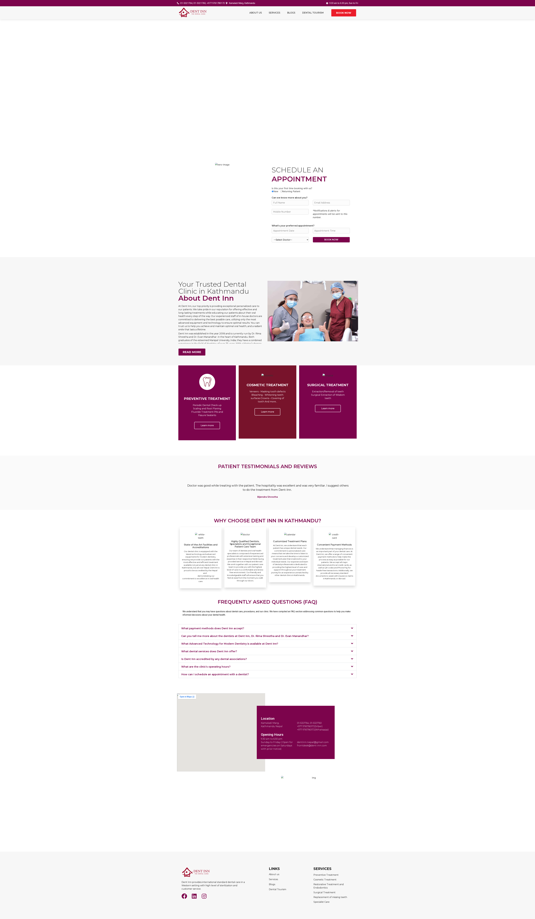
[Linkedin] (194, 896)
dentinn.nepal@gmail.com (313, 742)
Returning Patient (291, 191)
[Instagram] (204, 896)
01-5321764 (303, 723)
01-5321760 (316, 723)
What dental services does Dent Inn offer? (209, 651)
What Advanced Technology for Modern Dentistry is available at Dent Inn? (229, 643)
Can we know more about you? (289, 198)
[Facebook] (184, 896)
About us (255, 12)
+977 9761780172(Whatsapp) (313, 729)
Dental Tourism (313, 12)
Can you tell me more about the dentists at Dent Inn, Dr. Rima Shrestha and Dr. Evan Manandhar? (245, 636)
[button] (267, 628)
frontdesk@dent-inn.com (312, 745)
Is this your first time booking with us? (292, 188)
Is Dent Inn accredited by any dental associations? (214, 659)
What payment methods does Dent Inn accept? (212, 628)
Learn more (207, 425)
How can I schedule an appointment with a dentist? (215, 674)
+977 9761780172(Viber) (310, 726)
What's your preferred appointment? (293, 226)
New (275, 191)
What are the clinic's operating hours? (205, 666)
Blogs (291, 12)
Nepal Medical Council (192, 573)
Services (274, 12)
